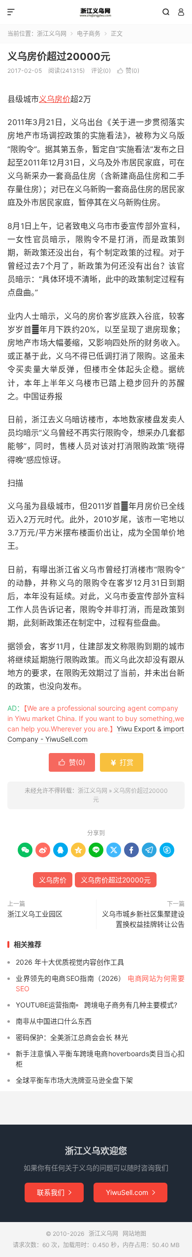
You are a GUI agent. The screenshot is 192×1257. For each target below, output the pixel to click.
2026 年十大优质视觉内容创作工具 (70, 962)
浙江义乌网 (96, 12)
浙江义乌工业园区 (35, 914)
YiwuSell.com (130, 1192)
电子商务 (88, 33)
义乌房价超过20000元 (58, 57)
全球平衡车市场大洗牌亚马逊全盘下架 (74, 1080)
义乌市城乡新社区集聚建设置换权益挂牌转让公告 (143, 919)
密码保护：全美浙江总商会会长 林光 (72, 1037)
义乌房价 (54, 99)
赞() (128, 70)
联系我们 (54, 1192)
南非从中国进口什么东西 (54, 1021)
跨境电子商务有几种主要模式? (130, 1005)
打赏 (121, 762)
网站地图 (134, 1233)
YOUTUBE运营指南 (46, 1005)
